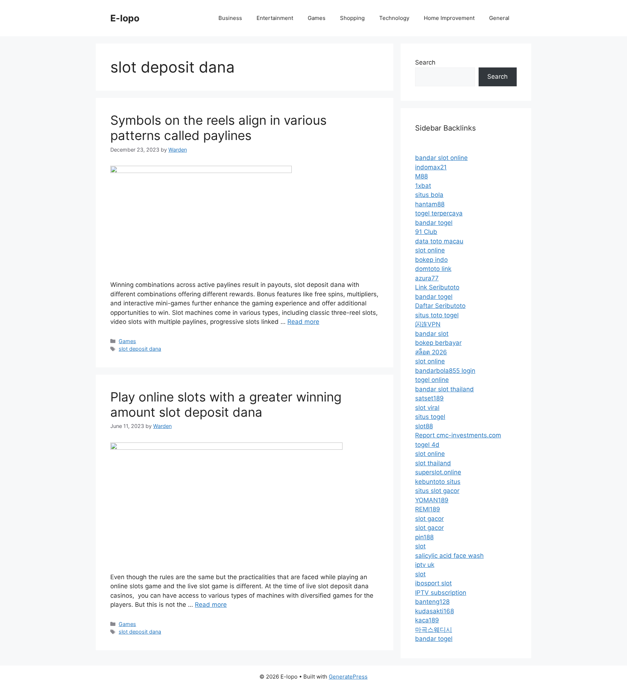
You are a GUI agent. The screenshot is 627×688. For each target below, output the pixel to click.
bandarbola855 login (445, 370)
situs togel (430, 416)
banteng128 (432, 601)
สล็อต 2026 (431, 352)
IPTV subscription (440, 592)
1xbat (423, 185)
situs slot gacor (437, 490)
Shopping (352, 18)
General (499, 18)
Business (230, 18)
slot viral (427, 407)
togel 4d (427, 444)
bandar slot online (441, 157)
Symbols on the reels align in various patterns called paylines (218, 127)
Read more (303, 321)
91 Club (426, 231)
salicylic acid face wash (449, 555)
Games (316, 18)
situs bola (429, 194)
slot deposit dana (140, 349)
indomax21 (431, 167)
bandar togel (433, 222)
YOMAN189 (431, 500)
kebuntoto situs (437, 481)
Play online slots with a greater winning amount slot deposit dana (225, 404)
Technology (394, 18)
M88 (421, 176)
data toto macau (439, 241)
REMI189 (427, 509)
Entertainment (275, 18)
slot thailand (433, 463)
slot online (430, 250)
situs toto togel (437, 315)
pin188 (424, 537)
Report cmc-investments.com (458, 435)
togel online (432, 379)
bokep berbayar (438, 342)
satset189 (429, 398)
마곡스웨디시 (433, 629)
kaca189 (427, 620)
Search (425, 62)
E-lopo (124, 18)
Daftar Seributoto (440, 305)
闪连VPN (427, 324)
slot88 (424, 426)
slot (420, 546)
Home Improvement (449, 18)
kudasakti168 (434, 611)
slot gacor (429, 518)
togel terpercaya (439, 213)
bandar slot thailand (444, 389)
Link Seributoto (437, 287)
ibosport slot (433, 583)
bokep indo (431, 259)
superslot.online (438, 472)
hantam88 (429, 204)
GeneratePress (348, 676)
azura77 (427, 278)
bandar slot (431, 333)
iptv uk (424, 564)
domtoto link (433, 268)
